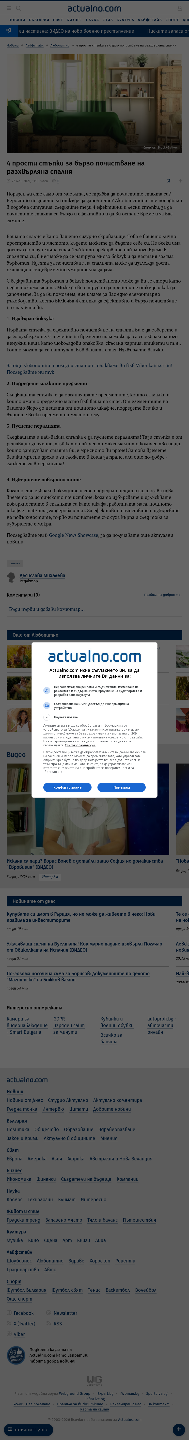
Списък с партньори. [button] (80, 745)
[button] (94, 717)
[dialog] (95, 720)
